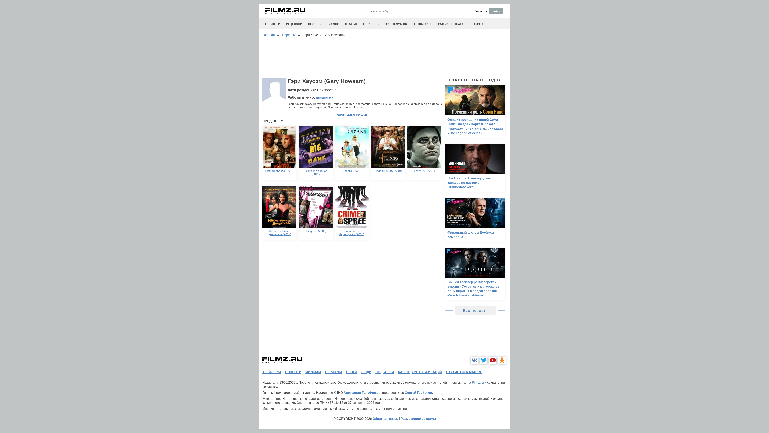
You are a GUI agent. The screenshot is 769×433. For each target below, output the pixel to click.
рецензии (294, 24)
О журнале (478, 24)
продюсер (324, 97)
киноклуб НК (396, 24)
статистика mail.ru (464, 372)
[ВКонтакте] (474, 360)
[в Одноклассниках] (502, 360)
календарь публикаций (420, 372)
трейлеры (371, 24)
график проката (450, 24)
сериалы (333, 372)
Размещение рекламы (418, 418)
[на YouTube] (492, 360)
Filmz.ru (478, 382)
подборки (384, 372)
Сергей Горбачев (418, 392)
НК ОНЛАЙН (422, 24)
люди (366, 372)
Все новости (475, 311)
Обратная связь (385, 418)
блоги (351, 372)
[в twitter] (483, 360)
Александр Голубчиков (362, 392)
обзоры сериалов (324, 24)
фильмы (313, 372)
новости (272, 24)
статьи (351, 24)
